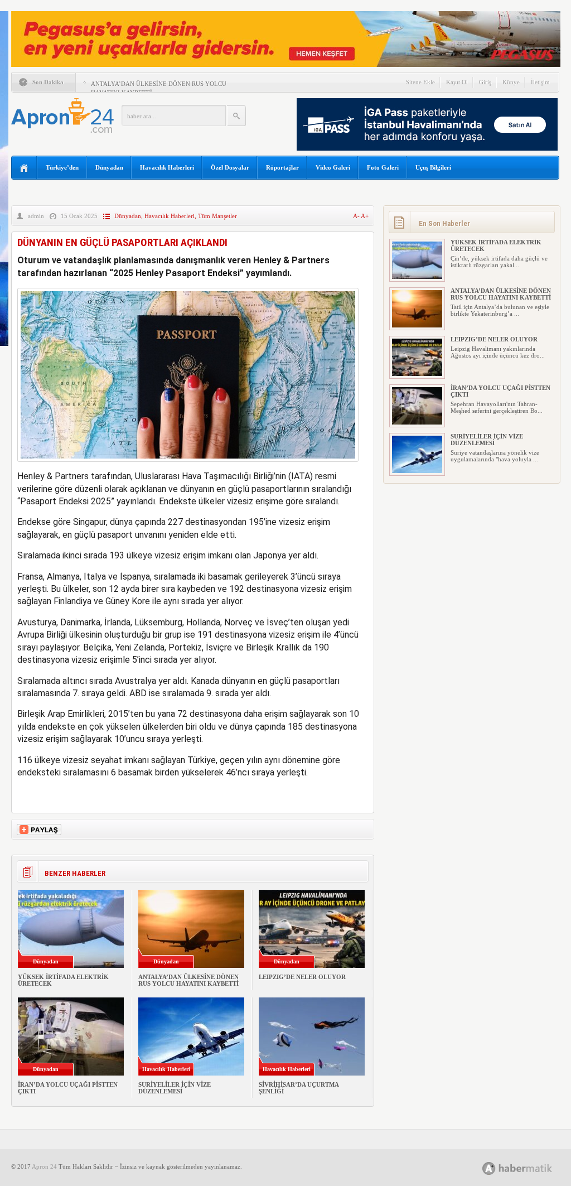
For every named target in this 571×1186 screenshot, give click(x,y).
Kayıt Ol (457, 82)
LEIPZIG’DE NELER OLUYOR (302, 976)
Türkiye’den (62, 167)
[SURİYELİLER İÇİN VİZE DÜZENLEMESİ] (417, 471)
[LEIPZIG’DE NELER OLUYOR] (417, 374)
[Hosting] (489, 1168)
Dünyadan (109, 167)
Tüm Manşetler (217, 216)
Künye (511, 82)
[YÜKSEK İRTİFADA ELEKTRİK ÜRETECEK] (417, 277)
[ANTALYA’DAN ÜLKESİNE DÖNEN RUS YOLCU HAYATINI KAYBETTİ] (417, 325)
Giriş (485, 82)
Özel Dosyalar (230, 167)
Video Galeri (333, 167)
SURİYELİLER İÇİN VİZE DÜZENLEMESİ (174, 1088)
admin (36, 216)
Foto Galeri (383, 167)
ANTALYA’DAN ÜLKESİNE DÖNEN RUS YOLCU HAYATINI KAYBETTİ (188, 980)
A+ (365, 216)
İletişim (540, 82)
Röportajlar (282, 167)
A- (357, 216)
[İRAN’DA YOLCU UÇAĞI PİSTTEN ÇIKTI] (417, 422)
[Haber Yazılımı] (529, 1168)
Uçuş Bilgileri (433, 167)
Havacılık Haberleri (167, 167)
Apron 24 (44, 1166)
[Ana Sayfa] (24, 168)
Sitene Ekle (420, 82)
